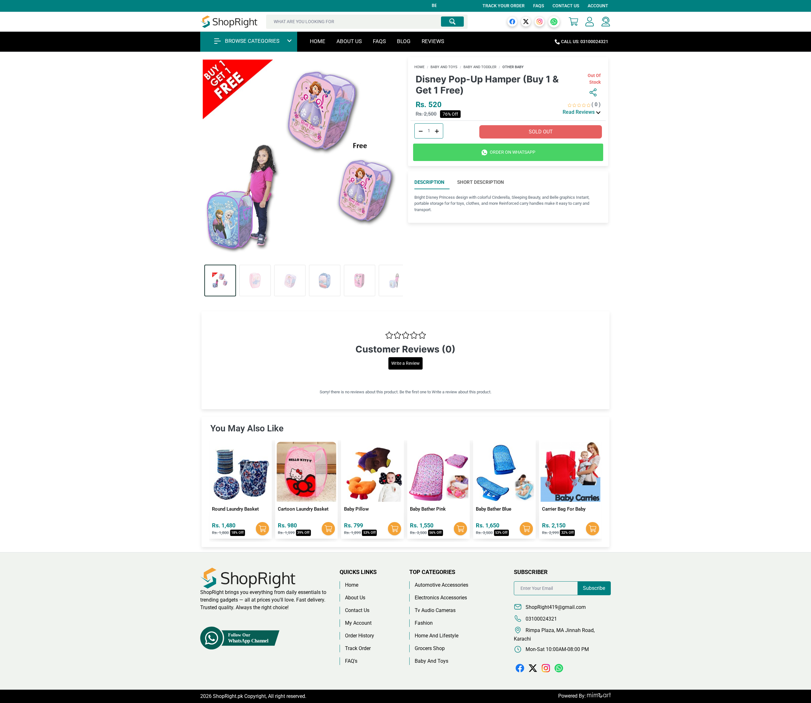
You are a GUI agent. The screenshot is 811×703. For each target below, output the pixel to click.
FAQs (538, 5)
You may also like (247, 428)
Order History (359, 636)
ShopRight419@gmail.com (555, 607)
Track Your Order (503, 5)
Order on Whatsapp (512, 152)
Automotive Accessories (441, 585)
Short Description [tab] (480, 182)
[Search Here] (452, 21)
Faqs (379, 41)
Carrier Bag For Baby (497, 509)
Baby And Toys (444, 67)
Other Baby (513, 67)
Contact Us (565, 5)
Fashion (424, 623)
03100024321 (540, 619)
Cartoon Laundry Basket (237, 509)
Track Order (358, 648)
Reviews (433, 41)
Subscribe (594, 588)
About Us (349, 41)
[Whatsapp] (554, 21)
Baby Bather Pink (362, 509)
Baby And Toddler (479, 67)
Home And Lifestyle (436, 636)
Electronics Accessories (441, 598)
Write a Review (405, 363)
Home (317, 41)
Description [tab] (429, 182)
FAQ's (351, 661)
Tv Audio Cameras (435, 610)
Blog (404, 41)
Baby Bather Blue (427, 509)
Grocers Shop (430, 648)
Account (598, 5)
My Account (358, 623)
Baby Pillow (290, 509)
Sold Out (541, 132)
